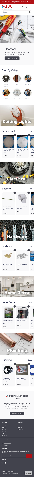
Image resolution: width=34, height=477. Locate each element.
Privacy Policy (21, 425)
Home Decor (4, 429)
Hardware (4, 427)
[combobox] (17, 12)
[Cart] (27, 7)
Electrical (4, 425)
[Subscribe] (29, 456)
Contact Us (4, 435)
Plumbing (4, 431)
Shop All (3, 433)
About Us (20, 427)
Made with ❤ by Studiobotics (10, 473)
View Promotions (17, 413)
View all (30, 131)
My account (20, 429)
